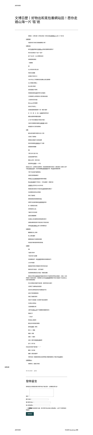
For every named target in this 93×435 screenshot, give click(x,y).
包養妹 (32, 49)
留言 (27, 396)
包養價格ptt (53, 36)
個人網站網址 (29, 405)
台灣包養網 (32, 182)
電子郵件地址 (30, 402)
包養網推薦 (45, 168)
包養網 (41, 113)
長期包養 (7, 367)
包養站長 (28, 46)
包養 (36, 93)
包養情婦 (28, 39)
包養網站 (37, 143)
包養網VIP (30, 185)
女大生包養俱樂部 (35, 178)
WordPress (73, 430)
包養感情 (28, 229)
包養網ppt (40, 49)
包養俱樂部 (41, 202)
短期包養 (37, 340)
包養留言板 (31, 168)
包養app (34, 310)
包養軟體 (42, 123)
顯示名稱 (28, 399)
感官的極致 (18, 5)
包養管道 (37, 276)
